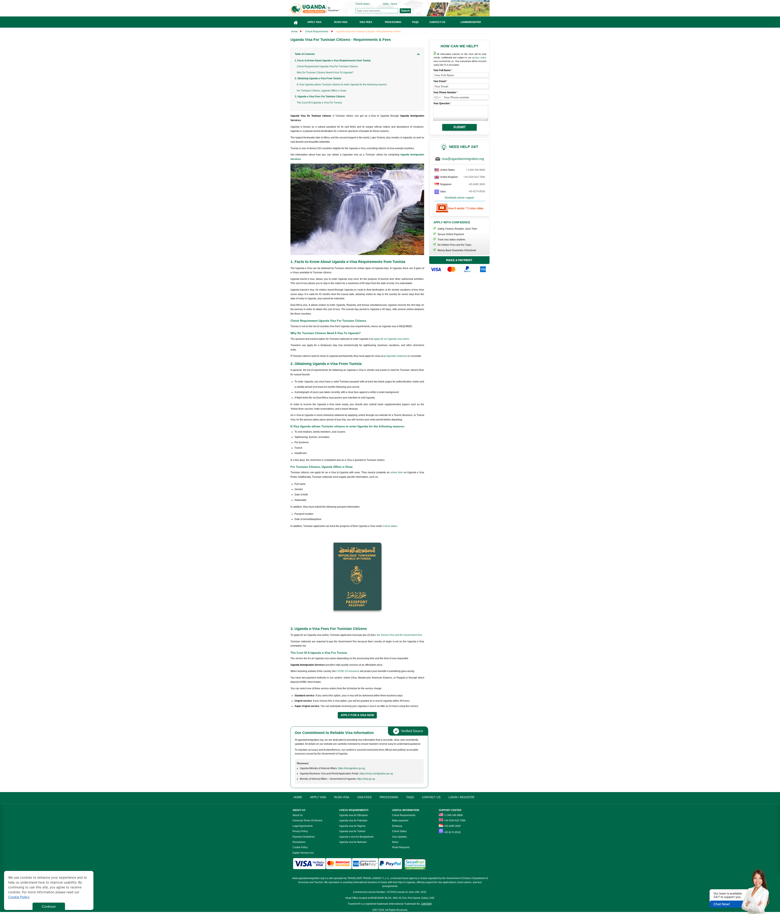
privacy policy (479, 57)
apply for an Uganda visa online (391, 339)
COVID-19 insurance (348, 671)
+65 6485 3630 (476, 184)
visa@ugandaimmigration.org (463, 159)
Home (294, 31)
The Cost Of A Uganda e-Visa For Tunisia (319, 102)
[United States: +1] (436, 97)
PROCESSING (389, 797)
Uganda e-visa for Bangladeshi (356, 836)
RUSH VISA (341, 797)
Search (405, 10)
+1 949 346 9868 (475, 169)
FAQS (410, 797)
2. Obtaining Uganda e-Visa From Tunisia (318, 78)
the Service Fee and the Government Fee (400, 635)
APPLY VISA (318, 797)
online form (396, 472)
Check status (362, 3)
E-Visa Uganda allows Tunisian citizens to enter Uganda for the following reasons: (342, 84)
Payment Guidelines (303, 836)
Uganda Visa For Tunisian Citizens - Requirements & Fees (368, 31)
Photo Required (401, 847)
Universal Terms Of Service (307, 820)
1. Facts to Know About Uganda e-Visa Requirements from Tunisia (333, 60)
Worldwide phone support (459, 197)
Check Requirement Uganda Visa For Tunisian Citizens (327, 66)
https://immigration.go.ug (351, 768)
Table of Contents (305, 54)
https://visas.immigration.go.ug (376, 773)
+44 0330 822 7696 (474, 177)
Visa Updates (399, 836)
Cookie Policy (300, 847)
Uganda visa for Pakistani (353, 820)
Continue (49, 906)
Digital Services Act (303, 852)
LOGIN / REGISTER (461, 797)
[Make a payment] (459, 265)
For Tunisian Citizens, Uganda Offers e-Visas (321, 90)
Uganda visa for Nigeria (352, 826)
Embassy (397, 826)
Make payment (400, 820)
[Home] (295, 22)
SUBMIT (459, 127)
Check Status (399, 831)
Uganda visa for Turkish (352, 831)
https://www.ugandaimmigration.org (323, 9)
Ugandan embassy (396, 356)
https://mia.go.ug (366, 778)
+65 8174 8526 (476, 191)
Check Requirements (317, 31)
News (395, 842)
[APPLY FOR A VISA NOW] (357, 715)
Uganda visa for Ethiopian (353, 815)
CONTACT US (431, 797)
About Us (297, 815)
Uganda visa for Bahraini (353, 842)
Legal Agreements (302, 826)
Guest (394, 3)
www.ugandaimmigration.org (308, 878)
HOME (298, 797)
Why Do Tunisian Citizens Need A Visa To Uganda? (325, 72)
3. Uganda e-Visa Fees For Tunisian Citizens (320, 96)
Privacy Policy (300, 831)
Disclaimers (299, 842)
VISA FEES (364, 797)
